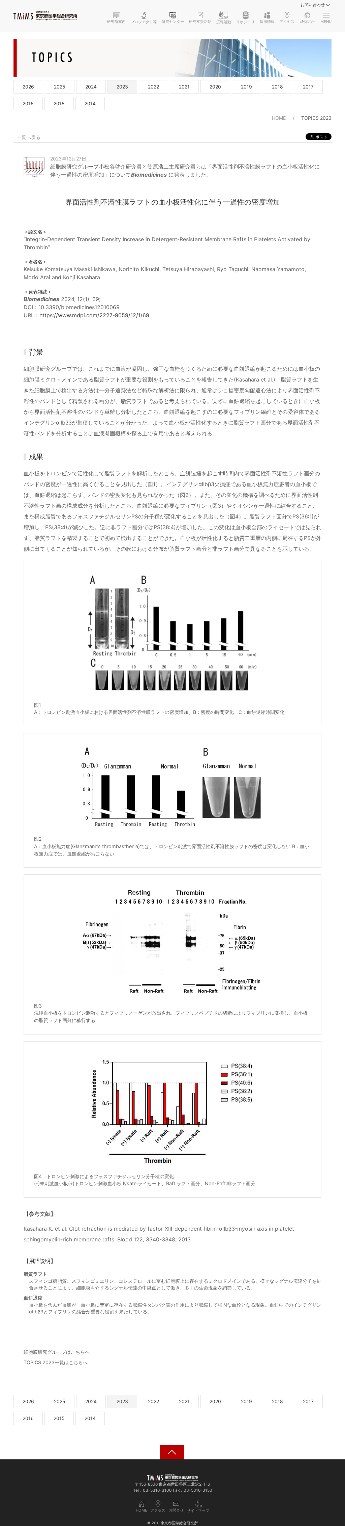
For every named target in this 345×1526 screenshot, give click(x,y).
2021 (184, 86)
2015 (59, 103)
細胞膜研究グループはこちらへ (57, 1352)
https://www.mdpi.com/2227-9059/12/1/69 (94, 315)
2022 (153, 86)
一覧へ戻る (28, 137)
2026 (28, 86)
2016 (28, 103)
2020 (215, 86)
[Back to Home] (45, 16)
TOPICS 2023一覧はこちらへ (56, 1362)
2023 (122, 86)
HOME (279, 118)
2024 (91, 86)
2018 (277, 86)
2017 (308, 86)
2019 (246, 86)
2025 (59, 86)
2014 (90, 103)
